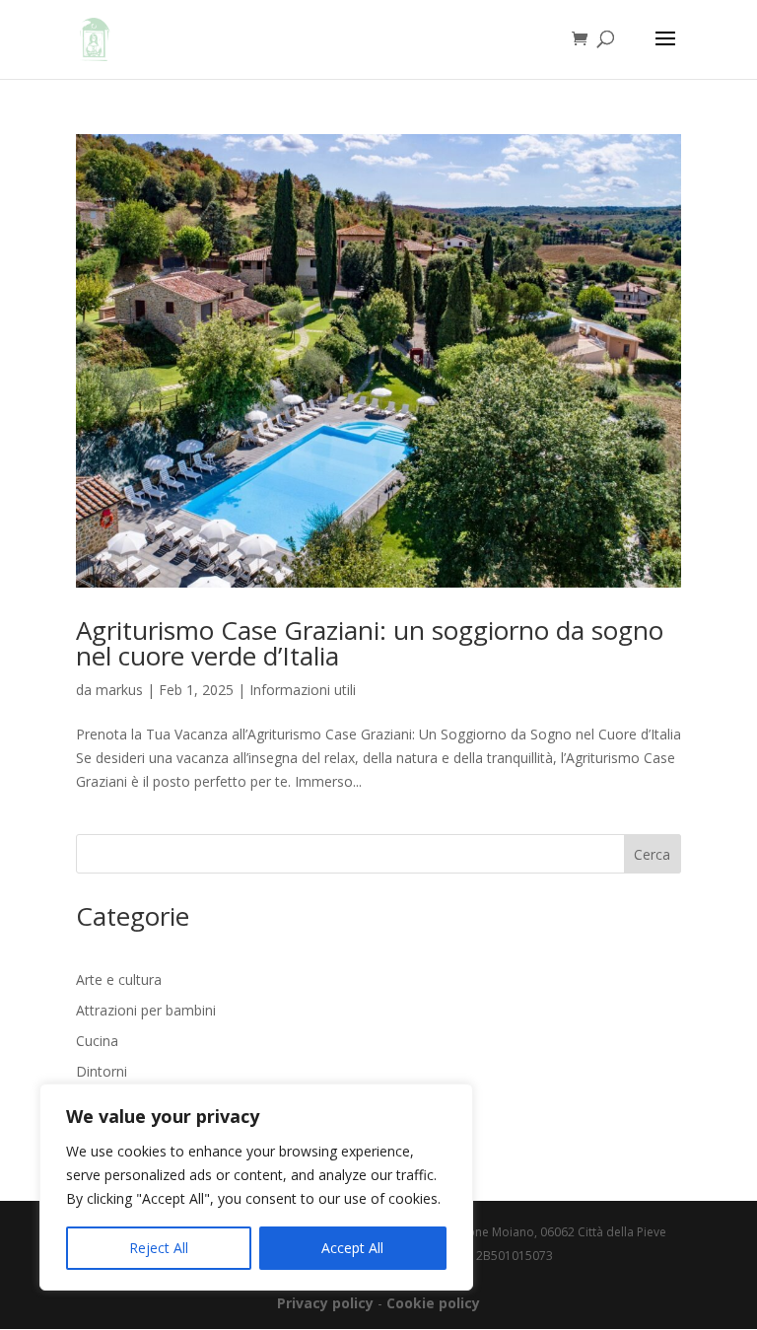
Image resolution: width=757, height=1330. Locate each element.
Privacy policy (325, 1303)
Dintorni (101, 1071)
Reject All (158, 1247)
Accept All (352, 1247)
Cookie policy (433, 1303)
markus (119, 689)
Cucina (97, 1040)
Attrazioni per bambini (146, 1010)
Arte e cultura (119, 979)
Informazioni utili (302, 689)
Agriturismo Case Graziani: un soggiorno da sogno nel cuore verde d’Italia (369, 642)
